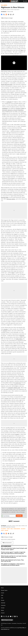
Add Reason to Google (8, 18)
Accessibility (14, 623)
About (2, 587)
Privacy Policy (19, 623)
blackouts (3, 43)
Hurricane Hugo (4, 197)
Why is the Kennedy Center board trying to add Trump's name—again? (14, 548)
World (11, 528)
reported (5, 330)
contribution (5, 108)
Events (2, 592)
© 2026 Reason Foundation (6, 623)
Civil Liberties (4, 5)
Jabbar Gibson (19, 338)
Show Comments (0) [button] (7, 542)
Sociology (6, 530)
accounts (6, 329)
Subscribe (19, 515)
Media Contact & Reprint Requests (8, 539)
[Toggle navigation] (1, 1)
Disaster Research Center (6, 84)
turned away (18, 382)
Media (2, 610)
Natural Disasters (17, 528)
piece (22, 50)
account (17, 434)
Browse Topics (4, 590)
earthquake (9, 101)
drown (6, 398)
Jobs (2, 597)
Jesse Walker (3, 11)
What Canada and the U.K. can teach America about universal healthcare (14, 556)
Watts (12, 272)
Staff (2, 595)
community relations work (14, 387)
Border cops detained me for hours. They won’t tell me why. (12, 560)
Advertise (3, 602)
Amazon (3, 612)
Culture (8, 528)
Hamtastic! (13, 521)
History (2, 530)
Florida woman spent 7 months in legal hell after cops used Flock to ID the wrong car (13, 552)
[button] (26, 1)
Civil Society (23, 528)
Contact (2, 607)
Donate (2, 600)
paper (13, 129)
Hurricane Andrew (11, 199)
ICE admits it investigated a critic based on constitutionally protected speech (13, 564)
